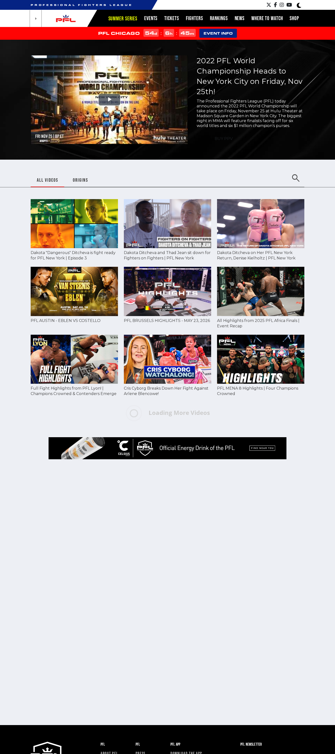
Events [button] (150, 18)
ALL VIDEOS (47, 180)
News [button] (240, 18)
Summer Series (122, 18)
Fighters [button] (194, 18)
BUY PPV (224, 138)
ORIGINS (80, 180)
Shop (294, 18)
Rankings (219, 18)
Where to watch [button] (267, 18)
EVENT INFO (218, 33)
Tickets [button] (171, 18)
